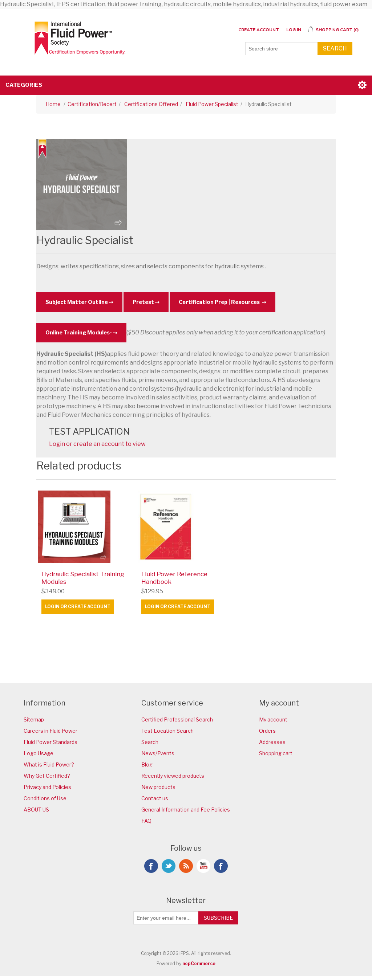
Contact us (154, 798)
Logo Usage (38, 753)
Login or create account (77, 606)
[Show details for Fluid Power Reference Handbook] (186, 527)
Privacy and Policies (47, 787)
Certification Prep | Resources (220, 302)
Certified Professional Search (177, 719)
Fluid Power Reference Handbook (174, 577)
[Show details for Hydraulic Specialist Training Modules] (86, 527)
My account (273, 719)
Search (335, 48)
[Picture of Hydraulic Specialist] (81, 183)
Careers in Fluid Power (50, 731)
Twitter (168, 866)
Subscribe (218, 918)
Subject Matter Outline (76, 302)
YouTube (203, 866)
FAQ (146, 821)
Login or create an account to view (97, 443)
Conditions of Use (45, 798)
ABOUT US (36, 809)
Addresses (272, 742)
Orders (267, 731)
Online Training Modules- (78, 332)
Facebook (151, 866)
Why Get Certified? (47, 776)
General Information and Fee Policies (185, 809)
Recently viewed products (172, 776)
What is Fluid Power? (49, 764)
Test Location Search (167, 731)
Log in (293, 30)
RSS (186, 866)
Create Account (258, 30)
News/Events (157, 753)
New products (158, 787)
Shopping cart (275, 753)
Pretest (143, 302)
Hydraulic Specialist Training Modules (82, 577)
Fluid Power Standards (50, 742)
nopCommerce (198, 963)
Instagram (221, 866)
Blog (147, 764)
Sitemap (34, 719)
